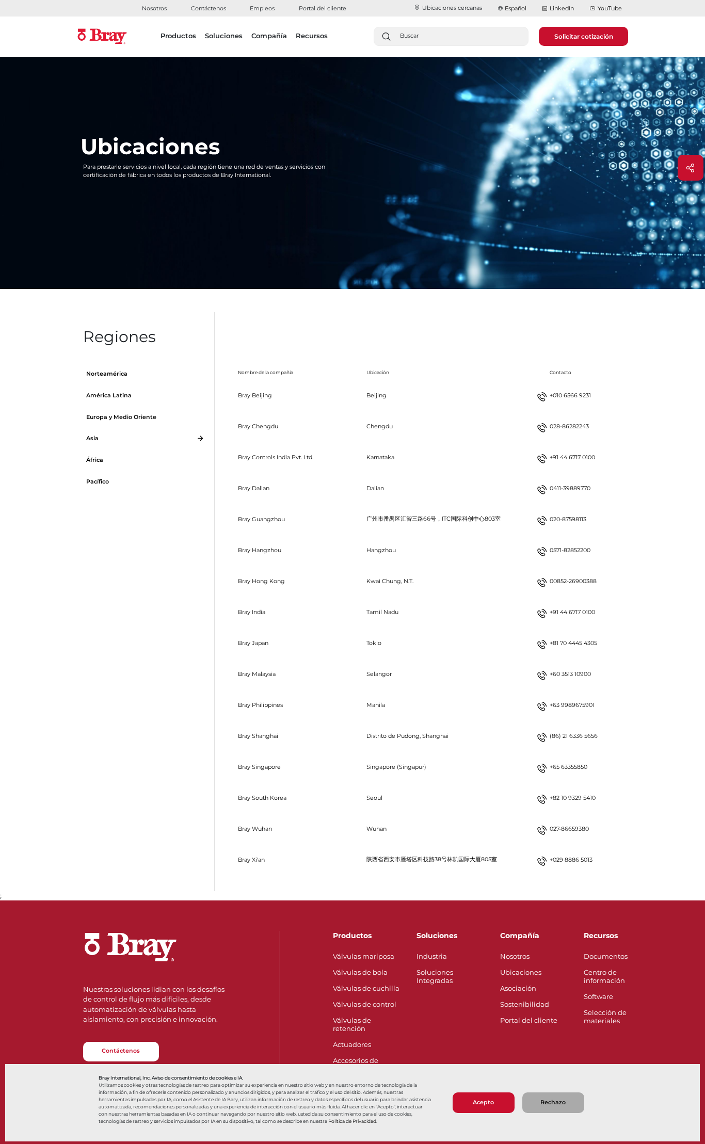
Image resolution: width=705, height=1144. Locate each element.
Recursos (601, 935)
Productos (352, 935)
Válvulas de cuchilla (366, 988)
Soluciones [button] (224, 35)
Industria (431, 956)
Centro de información (604, 976)
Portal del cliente (322, 8)
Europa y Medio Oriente (121, 417)
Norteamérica (106, 373)
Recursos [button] (312, 35)
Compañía (519, 935)
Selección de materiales (605, 1016)
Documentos (606, 956)
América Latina (109, 395)
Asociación (518, 988)
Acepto (483, 1102)
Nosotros (154, 8)
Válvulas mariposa (363, 956)
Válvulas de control (364, 1004)
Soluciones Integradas (434, 976)
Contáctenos (208, 8)
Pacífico (97, 481)
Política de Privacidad (352, 1121)
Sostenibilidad (524, 1004)
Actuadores (352, 1044)
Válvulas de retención (352, 1024)
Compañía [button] (269, 35)
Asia (92, 438)
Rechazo (553, 1102)
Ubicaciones (520, 972)
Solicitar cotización (583, 36)
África (94, 460)
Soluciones (436, 935)
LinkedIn (562, 8)
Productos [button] (178, 35)
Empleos (262, 8)
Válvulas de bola (360, 972)
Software (598, 996)
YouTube (610, 8)
